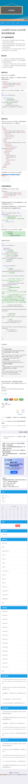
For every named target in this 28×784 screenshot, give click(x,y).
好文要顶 (6, 399)
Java (6, 393)
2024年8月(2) (5, 643)
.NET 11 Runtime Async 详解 (9, 483)
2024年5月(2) (5, 651)
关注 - (9, 404)
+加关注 (2, 406)
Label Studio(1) (5, 571)
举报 (5, 427)
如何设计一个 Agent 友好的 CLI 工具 (10, 486)
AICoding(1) (4, 543)
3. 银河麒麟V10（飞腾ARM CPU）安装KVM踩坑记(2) (13, 723)
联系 (13, 23)
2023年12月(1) (5, 667)
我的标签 (4, 531)
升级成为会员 (20, 414)
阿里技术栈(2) (5, 598)
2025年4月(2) (5, 619)
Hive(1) (3, 555)
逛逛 (24, 436)
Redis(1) (4, 582)
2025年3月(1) (5, 623)
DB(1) (3, 547)
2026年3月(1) (5, 611)
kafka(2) (4, 567)
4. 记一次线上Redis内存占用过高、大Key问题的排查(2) (14, 761)
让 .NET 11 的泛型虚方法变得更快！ (10, 481)
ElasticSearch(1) (5, 551)
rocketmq (4, 534)
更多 (3, 602)
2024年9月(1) (5, 639)
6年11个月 (7, 497)
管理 (18, 23)
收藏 (3, 427)
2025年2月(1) (5, 627)
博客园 (3, 23)
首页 (8, 23)
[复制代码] (2, 93)
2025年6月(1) (5, 615)
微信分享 (21, 399)
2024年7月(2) (5, 647)
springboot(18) (5, 590)
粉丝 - (6, 404)
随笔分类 (4, 539)
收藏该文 (16, 399)
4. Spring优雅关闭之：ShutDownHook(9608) (11, 699)
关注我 (11, 399)
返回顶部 (25, 432)
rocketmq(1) (4, 586)
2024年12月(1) (5, 631)
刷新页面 (21, 432)
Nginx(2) (4, 575)
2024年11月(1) (5, 635)
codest (11, 10)
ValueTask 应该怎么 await (8, 485)
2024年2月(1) (5, 659)
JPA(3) (3, 563)
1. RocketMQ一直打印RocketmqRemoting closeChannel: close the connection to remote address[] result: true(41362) (14, 681)
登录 (20, 436)
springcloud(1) (5, 594)
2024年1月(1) (5, 663)
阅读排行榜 (5, 676)
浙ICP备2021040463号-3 (22, 774)
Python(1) (4, 579)
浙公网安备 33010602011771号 (9, 774)
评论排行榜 (5, 708)
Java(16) (4, 559)
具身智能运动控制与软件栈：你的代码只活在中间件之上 (15, 479)
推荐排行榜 (5, 740)
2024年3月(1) (5, 655)
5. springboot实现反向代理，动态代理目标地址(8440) (13, 703)
